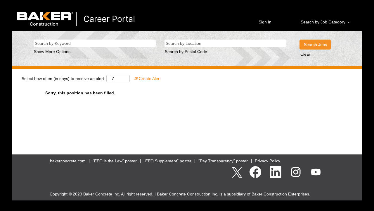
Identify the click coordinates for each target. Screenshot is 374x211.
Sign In (265, 22)
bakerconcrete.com (68, 161)
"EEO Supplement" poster (167, 161)
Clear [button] (305, 54)
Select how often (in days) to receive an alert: (63, 78)
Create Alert (149, 78)
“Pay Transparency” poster (223, 161)
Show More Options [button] (52, 51)
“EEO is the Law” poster (115, 161)
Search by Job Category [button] (324, 22)
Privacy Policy (267, 161)
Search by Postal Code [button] (186, 51)
